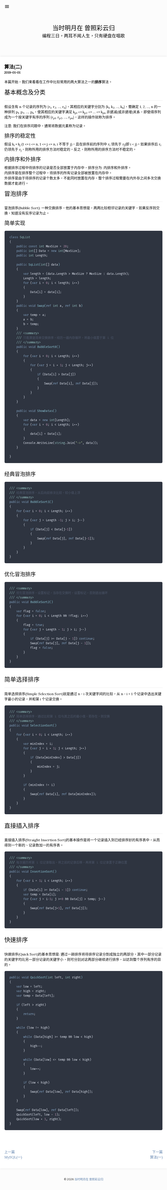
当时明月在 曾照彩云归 (37, 6)
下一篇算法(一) (156, 1154)
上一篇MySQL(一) (13, 1154)
